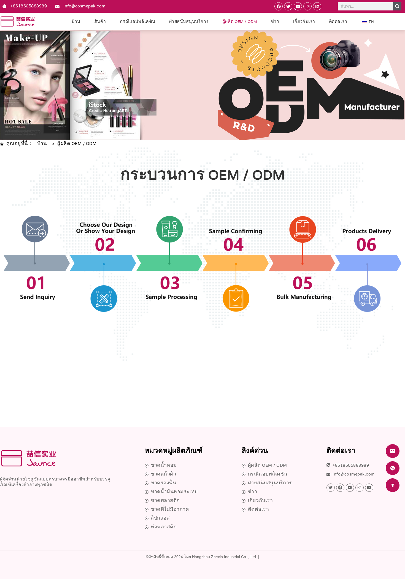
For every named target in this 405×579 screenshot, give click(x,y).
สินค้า (100, 22)
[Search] (397, 6)
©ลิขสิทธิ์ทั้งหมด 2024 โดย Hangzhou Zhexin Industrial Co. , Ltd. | (202, 557)
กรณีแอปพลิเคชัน (137, 22)
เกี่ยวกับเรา (304, 22)
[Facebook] (278, 6)
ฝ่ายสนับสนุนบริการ (189, 22)
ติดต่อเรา (338, 22)
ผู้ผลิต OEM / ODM (240, 22)
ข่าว (275, 22)
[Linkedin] (317, 6)
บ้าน (76, 22)
